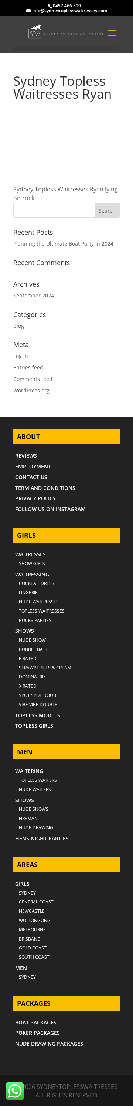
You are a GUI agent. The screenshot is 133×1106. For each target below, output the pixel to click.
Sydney (27, 893)
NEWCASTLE (32, 911)
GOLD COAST (33, 948)
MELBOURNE (32, 929)
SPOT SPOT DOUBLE (40, 695)
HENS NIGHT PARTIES (42, 838)
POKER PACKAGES (37, 1032)
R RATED (28, 658)
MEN (21, 967)
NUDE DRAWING (36, 827)
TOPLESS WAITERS (38, 780)
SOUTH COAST (34, 957)
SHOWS (24, 630)
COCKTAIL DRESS (36, 583)
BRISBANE (29, 939)
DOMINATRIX (32, 677)
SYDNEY (27, 977)
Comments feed (32, 378)
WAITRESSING (32, 574)
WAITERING (29, 770)
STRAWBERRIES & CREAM (45, 668)
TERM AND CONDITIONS (45, 487)
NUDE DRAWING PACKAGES (49, 1043)
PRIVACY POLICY (35, 498)
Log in (20, 355)
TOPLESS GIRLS (34, 725)
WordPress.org (31, 390)
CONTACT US (31, 477)
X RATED (28, 686)
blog (18, 325)
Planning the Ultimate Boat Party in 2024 (63, 243)
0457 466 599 (67, 6)
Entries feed (28, 367)
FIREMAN (28, 818)
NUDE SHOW (32, 640)
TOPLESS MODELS (37, 715)
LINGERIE (28, 592)
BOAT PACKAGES (36, 1022)
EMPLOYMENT (33, 466)
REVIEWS (26, 455)
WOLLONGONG (35, 920)
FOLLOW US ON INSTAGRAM (50, 509)
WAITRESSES (30, 554)
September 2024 (33, 295)
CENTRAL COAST (36, 902)
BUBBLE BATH (34, 649)
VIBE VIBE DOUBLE (38, 704)
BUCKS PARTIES (35, 620)
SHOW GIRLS (32, 563)
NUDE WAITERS (35, 789)
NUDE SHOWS (33, 809)
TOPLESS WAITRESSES (42, 611)
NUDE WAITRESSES (39, 602)
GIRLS (22, 883)
